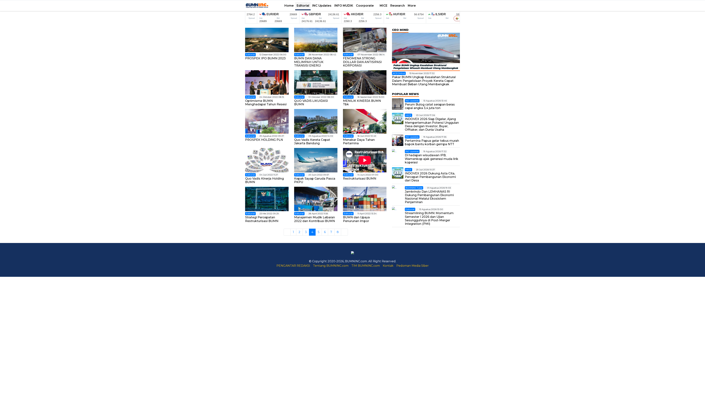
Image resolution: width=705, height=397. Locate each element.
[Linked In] (448, 5)
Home (289, 5)
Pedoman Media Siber (412, 265)
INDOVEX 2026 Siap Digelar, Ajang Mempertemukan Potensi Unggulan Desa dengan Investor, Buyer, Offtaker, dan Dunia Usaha (432, 124)
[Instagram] (445, 5)
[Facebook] (434, 5)
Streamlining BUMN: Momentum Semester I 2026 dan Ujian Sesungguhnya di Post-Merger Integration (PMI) (429, 218)
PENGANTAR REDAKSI (293, 265)
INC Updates (321, 5)
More (412, 5)
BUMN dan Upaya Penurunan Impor (356, 219)
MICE (383, 5)
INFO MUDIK (343, 5)
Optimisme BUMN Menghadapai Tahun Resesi (266, 102)
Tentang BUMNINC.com (330, 265)
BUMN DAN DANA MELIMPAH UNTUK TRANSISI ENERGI (308, 62)
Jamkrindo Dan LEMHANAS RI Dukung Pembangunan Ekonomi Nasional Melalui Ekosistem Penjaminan (429, 197)
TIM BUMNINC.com (365, 265)
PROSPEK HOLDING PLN (264, 140)
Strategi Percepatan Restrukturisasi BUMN (261, 219)
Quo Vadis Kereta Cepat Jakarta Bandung (312, 141)
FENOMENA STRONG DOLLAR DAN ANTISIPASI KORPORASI (362, 62)
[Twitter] (438, 5)
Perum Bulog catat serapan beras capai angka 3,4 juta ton (430, 106)
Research (397, 5)
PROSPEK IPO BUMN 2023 (265, 58)
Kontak (388, 265)
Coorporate (365, 5)
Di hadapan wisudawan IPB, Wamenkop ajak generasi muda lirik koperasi (431, 158)
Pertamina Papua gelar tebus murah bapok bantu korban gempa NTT (432, 142)
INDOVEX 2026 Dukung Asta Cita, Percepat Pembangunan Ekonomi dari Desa (430, 177)
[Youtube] (441, 5)
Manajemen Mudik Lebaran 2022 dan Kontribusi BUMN (314, 219)
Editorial (303, 5)
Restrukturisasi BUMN (359, 178)
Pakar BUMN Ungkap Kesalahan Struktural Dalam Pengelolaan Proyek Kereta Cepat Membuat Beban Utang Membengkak (424, 80)
